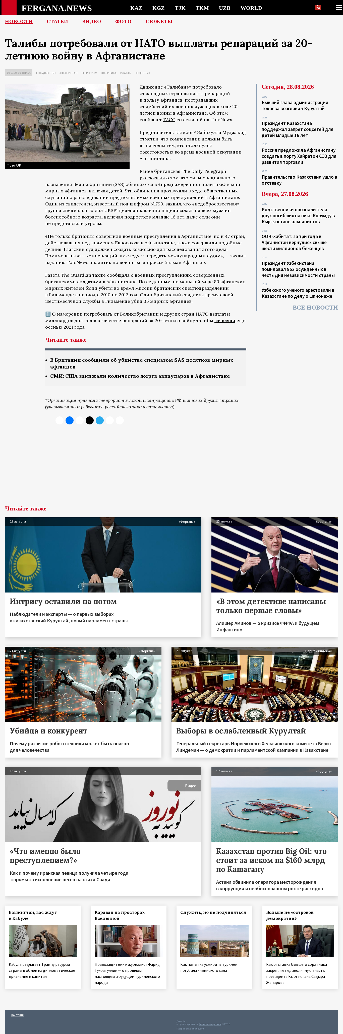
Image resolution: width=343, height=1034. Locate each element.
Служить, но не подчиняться (213, 912)
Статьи (57, 21)
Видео (91, 21)
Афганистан (69, 73)
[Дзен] (90, 420)
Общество (142, 73)
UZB (225, 8)
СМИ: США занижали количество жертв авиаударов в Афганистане (140, 376)
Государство (46, 73)
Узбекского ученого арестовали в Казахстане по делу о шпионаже (298, 293)
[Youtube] (120, 420)
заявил (238, 256)
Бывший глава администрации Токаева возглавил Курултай (295, 105)
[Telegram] (100, 420)
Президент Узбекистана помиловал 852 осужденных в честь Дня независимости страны (298, 269)
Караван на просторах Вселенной (120, 915)
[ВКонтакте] (70, 420)
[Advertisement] (171, 468)
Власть (125, 73)
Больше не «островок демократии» (290, 915)
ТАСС (169, 119)
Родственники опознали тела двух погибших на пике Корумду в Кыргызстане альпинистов (298, 215)
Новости (19, 21)
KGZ (158, 8)
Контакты (17, 1015)
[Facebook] (110, 420)
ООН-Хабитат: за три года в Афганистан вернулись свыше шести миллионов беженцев (294, 242)
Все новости (315, 307)
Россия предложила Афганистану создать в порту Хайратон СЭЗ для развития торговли (299, 156)
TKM (202, 8)
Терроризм (89, 73)
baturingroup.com (210, 1024)
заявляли (224, 320)
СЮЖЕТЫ (159, 21)
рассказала (152, 178)
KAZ (136, 8)
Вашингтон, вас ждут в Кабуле (33, 915)
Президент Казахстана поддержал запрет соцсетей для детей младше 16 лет (297, 129)
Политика (109, 73)
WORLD (251, 8)
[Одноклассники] (80, 420)
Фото (123, 21)
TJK (180, 8)
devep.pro (198, 1028)
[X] (59, 420)
